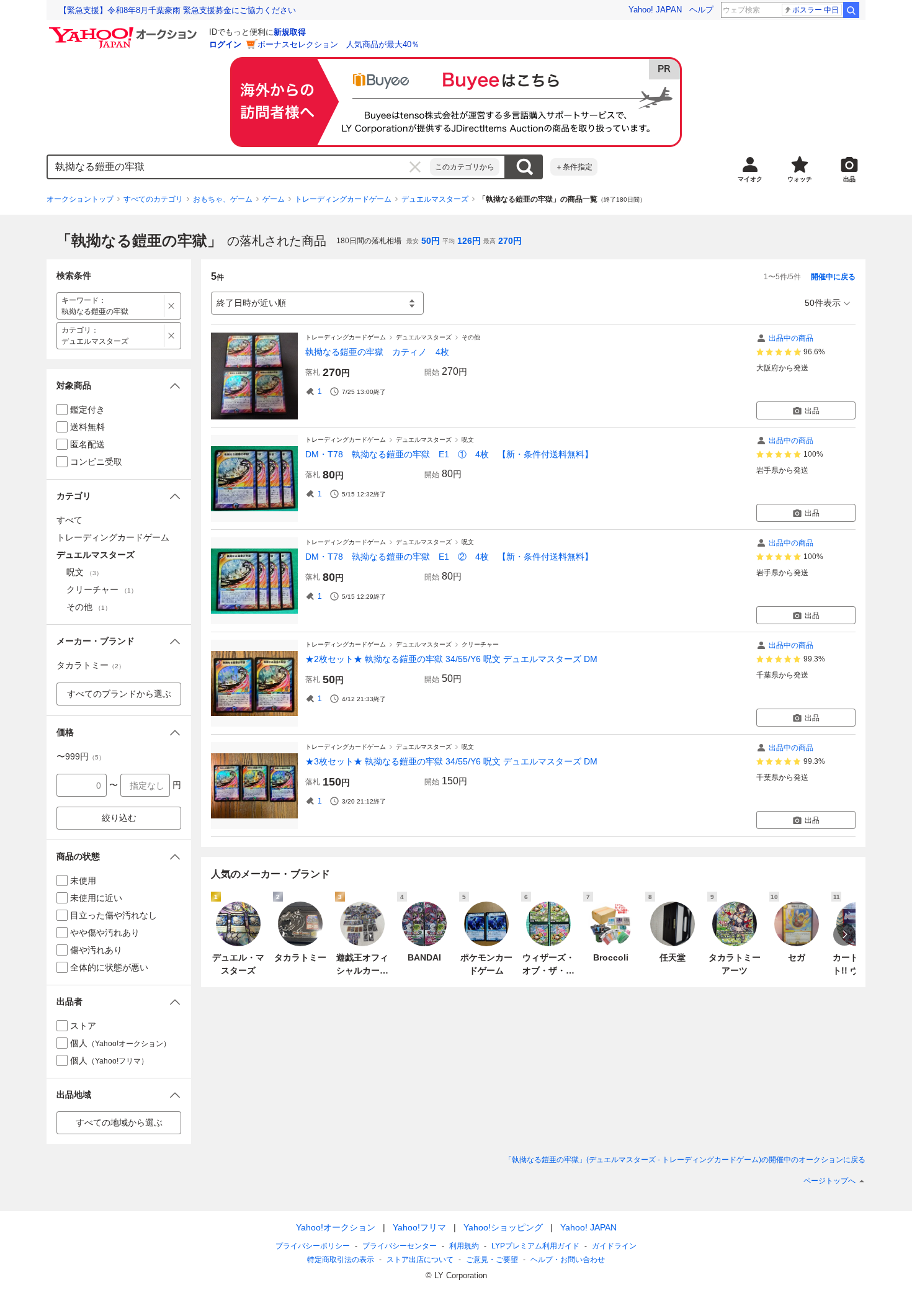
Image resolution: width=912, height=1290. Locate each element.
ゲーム (273, 199)
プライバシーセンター (399, 1246)
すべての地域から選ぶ (119, 1122)
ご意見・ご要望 (492, 1259)
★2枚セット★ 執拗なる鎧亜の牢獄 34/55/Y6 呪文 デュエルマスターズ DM (451, 659)
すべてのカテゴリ (153, 199)
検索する (524, 167)
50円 (430, 241)
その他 (471, 337)
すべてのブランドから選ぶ (119, 694)
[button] (119, 385)
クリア (415, 166)
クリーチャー (480, 644)
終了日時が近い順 (251, 303)
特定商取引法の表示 (340, 1259)
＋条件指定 (573, 167)
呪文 (468, 439)
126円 (469, 241)
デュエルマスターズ (434, 199)
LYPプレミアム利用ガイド (535, 1246)
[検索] (851, 10)
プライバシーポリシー (312, 1246)
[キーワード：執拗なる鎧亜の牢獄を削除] (171, 306)
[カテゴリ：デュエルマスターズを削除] (171, 336)
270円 (510, 241)
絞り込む (119, 818)
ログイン (225, 44)
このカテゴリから (464, 167)
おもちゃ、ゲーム (223, 199)
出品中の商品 (791, 338)
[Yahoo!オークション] (125, 30)
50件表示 (823, 303)
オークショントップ (80, 199)
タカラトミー (90, 665)
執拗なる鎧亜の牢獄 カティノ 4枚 (377, 352)
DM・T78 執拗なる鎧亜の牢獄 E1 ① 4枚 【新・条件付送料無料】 (449, 454)
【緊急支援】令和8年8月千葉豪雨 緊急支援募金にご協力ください (177, 10)
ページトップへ (829, 1180)
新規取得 (290, 32)
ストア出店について (420, 1259)
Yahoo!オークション (335, 1227)
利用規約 (464, 1246)
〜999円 (80, 756)
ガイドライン (614, 1246)
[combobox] (238, 167)
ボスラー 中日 (815, 10)
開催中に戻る (833, 276)
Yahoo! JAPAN (655, 9)
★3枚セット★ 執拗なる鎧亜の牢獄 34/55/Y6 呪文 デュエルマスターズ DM (451, 761)
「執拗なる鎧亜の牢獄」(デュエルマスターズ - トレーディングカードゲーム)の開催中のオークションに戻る (684, 1159)
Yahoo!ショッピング (503, 1227)
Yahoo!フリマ (419, 1227)
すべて (69, 520)
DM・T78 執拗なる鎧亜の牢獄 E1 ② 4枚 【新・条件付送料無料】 (449, 557)
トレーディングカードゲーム (343, 199)
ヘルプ (701, 9)
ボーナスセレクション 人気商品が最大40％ (338, 44)
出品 (812, 410)
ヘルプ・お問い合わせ (567, 1259)
